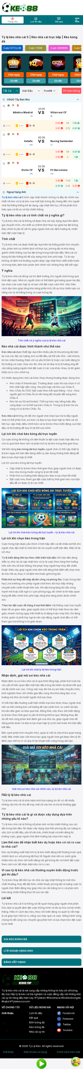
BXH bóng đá (37, 1022)
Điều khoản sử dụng (35, 1052)
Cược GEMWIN (59, 47)
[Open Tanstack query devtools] (76, 1062)
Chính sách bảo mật (68, 1052)
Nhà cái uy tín (37, 1031)
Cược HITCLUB (12, 47)
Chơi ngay (14, 74)
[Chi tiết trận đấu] (8, 105)
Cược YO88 (35, 47)
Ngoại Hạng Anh (16, 192)
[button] (76, 69)
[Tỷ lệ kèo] (18, 105)
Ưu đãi (14, 80)
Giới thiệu (7, 1013)
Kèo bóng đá (36, 1027)
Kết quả (33, 1017)
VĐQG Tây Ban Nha (18, 99)
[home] (20, 7)
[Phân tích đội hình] (13, 105)
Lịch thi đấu (35, 1013)
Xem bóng (73, 90)
